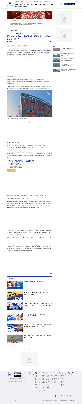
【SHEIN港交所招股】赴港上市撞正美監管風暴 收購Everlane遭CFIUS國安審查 (37, 315)
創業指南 (47, 379)
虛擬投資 (36, 385)
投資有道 (20, 45)
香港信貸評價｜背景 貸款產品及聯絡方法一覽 (67, 54)
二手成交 (40, 379)
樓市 (28, 4)
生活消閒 (59, 379)
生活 (48, 4)
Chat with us (61, 402)
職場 (44, 4)
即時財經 (17, 4)
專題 (21, 4)
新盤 (39, 384)
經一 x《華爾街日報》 (70, 4)
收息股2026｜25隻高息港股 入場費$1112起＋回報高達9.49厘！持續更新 (68, 49)
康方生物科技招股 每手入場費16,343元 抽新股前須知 (24, 242)
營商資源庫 (48, 381)
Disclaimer (67, 402)
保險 (43, 378)
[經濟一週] (10, 3)
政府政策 (62, 376)
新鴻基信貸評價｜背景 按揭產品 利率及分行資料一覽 (67, 65)
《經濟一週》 (23, 381)
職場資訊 (55, 379)
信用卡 (43, 388)
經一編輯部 (9, 41)
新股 (44, 50)
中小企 (47, 378)
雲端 (51, 381)
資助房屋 (40, 382)
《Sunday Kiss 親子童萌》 (15, 381)
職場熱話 (55, 382)
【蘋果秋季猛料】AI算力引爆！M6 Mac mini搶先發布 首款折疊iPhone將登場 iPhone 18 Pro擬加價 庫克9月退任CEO (38, 305)
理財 (32, 4)
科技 (40, 4)
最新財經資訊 (46, 1)
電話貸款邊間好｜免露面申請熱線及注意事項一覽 (68, 70)
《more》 (8, 381)
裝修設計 (40, 386)
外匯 (36, 378)
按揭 (39, 388)
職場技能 (55, 376)
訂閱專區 (20, 6)
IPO (9, 45)
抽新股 (25, 45)
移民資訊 (62, 382)
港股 (36, 375)
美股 (36, 376)
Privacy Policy (72, 402)
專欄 (16, 6)
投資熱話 (36, 388)
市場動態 (47, 375)
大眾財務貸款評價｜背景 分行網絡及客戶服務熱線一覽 (67, 59)
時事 (52, 4)
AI (40, 1)
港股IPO (17, 1)
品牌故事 (47, 376)
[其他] (51, 41)
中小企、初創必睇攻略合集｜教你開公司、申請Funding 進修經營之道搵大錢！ (37, 293)
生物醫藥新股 (45, 52)
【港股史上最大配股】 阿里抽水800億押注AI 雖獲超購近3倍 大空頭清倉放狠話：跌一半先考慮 (37, 325)
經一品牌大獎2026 (48, 386)
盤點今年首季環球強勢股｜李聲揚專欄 (33, 281)
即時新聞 (62, 385)
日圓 (22, 1)
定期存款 (43, 376)
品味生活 (59, 376)
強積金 (43, 381)
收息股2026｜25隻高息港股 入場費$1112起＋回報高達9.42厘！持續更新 (37, 336)
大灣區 (47, 384)
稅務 (43, 387)
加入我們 (25, 6)
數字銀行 (43, 383)
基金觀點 (14, 45)
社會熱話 (62, 379)
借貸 (43, 385)
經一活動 (47, 388)
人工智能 (52, 376)
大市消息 (40, 376)
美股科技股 (35, 1)
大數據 (52, 378)
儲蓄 (43, 379)
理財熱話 (43, 391)
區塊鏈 (52, 379)
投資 (24, 4)
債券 (36, 379)
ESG (47, 382)
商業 (36, 4)
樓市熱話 (40, 391)
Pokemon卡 (28, 1)
